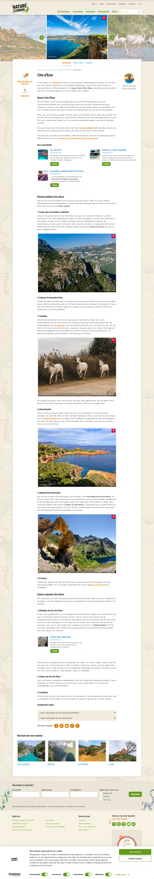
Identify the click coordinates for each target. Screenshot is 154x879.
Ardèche (51, 764)
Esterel (111, 764)
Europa (106, 796)
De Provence (83, 764)
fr (141, 4)
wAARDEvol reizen (20, 823)
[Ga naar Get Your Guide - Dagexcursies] (43, 641)
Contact (82, 820)
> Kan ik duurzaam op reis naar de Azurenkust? (59, 713)
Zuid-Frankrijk (23, 764)
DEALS (94, 4)
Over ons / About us (87, 826)
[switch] (66, 874)
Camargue (60, 325)
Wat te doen (78, 62)
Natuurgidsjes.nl (19, 826)
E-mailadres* (75, 790)
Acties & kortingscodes (22, 830)
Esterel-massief (50, 418)
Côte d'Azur (66, 62)
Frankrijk (56, 82)
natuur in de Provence (97, 585)
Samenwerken (85, 823)
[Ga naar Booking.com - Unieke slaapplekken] (94, 154)
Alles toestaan (135, 852)
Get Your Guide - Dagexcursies (60, 637)
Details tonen (121, 874)
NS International (86, 128)
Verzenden (135, 794)
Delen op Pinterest (104, 18)
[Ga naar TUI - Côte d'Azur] (43, 154)
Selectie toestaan (135, 859)
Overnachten (78, 11)
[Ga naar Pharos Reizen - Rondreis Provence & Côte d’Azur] (43, 175)
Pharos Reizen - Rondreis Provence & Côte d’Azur (67, 171)
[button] (41, 37)
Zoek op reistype (52, 823)
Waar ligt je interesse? (109, 790)
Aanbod (89, 62)
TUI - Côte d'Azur (56, 150)
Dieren (114, 11)
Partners (132, 4)
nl (138, 4)
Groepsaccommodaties (55, 826)
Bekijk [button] (55, 164)
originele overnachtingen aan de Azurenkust (78, 138)
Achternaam (46, 790)
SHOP (101, 4)
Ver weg (106, 800)
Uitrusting (49, 820)
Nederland (107, 793)
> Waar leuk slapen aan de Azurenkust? (55, 718)
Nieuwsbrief (111, 4)
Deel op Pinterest (113, 236)
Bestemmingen (63, 11)
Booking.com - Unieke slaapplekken (114, 150)
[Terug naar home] (21, 8)
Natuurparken (103, 11)
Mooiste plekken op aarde (23, 820)
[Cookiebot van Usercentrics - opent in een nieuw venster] (14, 874)
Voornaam (16, 790)
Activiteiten (90, 11)
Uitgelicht (122, 4)
